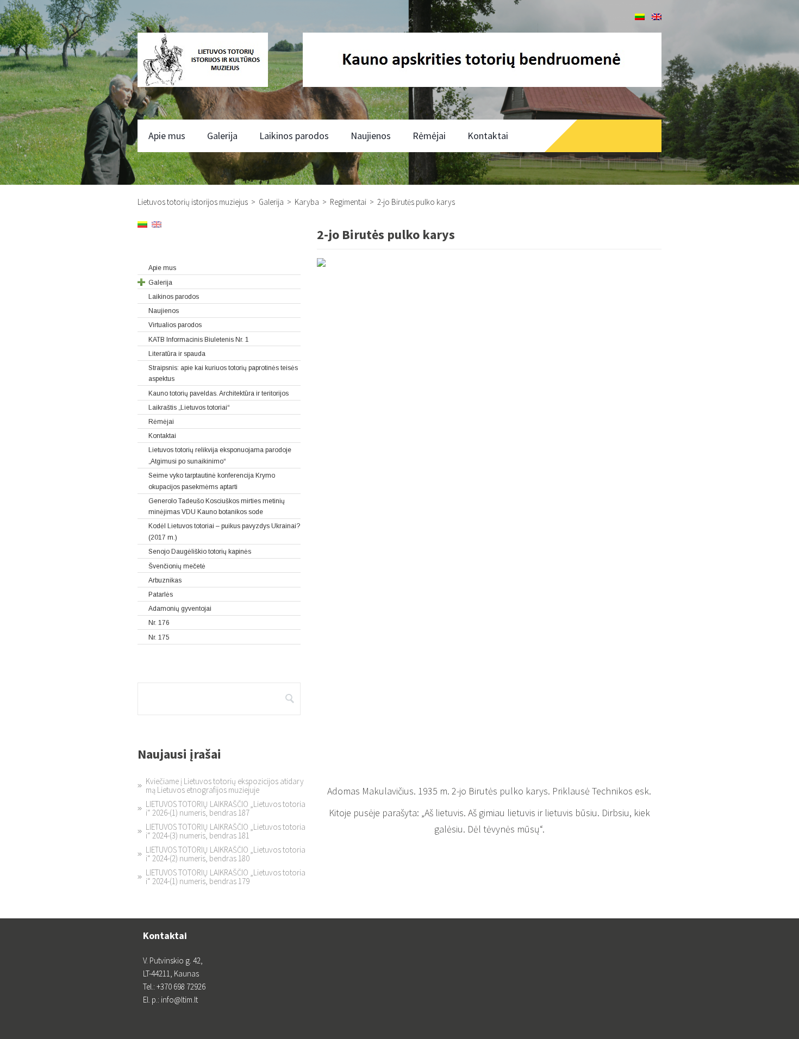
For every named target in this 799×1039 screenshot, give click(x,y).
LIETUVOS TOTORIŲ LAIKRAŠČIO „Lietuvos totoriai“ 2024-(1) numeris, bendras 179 (225, 876)
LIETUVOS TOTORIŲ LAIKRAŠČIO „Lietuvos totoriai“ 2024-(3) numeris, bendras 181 (225, 831)
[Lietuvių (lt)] (640, 17)
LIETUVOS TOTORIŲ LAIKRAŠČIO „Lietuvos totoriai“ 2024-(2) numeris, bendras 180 (225, 853)
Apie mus (166, 135)
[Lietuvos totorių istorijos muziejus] (203, 60)
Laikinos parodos (294, 135)
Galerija (222, 135)
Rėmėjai (429, 135)
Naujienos (371, 135)
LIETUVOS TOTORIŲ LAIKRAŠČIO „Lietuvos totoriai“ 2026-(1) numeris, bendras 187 (225, 808)
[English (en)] (656, 17)
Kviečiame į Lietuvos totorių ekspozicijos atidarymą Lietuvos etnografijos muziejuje (225, 785)
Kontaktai (487, 135)
